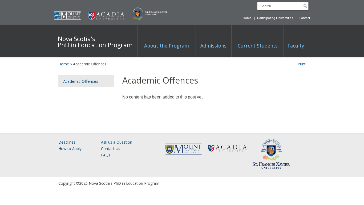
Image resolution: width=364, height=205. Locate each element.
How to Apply (70, 148)
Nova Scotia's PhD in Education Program (95, 41)
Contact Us (110, 148)
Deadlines (66, 142)
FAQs (105, 154)
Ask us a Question (116, 142)
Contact (304, 18)
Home (247, 18)
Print (302, 63)
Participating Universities (275, 18)
